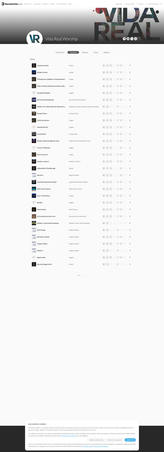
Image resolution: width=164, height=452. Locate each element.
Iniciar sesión (130, 4)
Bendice (40, 202)
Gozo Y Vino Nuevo (43, 196)
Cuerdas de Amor (43, 65)
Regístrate (119, 4)
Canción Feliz (41, 134)
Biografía (106, 52)
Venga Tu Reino (74, 175)
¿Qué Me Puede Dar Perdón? (47, 182)
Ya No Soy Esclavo (43, 120)
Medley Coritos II (43, 161)
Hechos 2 (40, 175)
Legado (71, 93)
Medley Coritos (42, 72)
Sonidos (45, 4)
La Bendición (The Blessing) (46, 168)
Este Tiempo (41, 230)
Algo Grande (41, 257)
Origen (71, 79)
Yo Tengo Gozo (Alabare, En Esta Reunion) (51, 79)
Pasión (71, 65)
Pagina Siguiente (86, 275)
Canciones (36, 4)
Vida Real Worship (61, 38)
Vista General (59, 52)
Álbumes (85, 52)
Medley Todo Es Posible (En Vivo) (48, 141)
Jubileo (71, 72)
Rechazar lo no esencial (115, 440)
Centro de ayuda (153, 4)
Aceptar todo (130, 440)
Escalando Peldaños (43, 93)
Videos (95, 52)
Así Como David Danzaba (45, 100)
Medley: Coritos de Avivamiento (48, 223)
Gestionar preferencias (96, 440)
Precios (52, 4)
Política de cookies (87, 446)
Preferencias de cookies (68, 436)
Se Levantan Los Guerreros (46, 216)
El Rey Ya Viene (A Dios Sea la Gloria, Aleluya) (51, 86)
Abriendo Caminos (43, 237)
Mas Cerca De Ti (42, 154)
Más (69, 4)
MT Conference (62, 4)
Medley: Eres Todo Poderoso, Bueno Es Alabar (51, 106)
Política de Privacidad (101, 446)
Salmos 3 (40, 250)
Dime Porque (41, 209)
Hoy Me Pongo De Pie (44, 264)
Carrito (141, 4)
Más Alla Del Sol (42, 127)
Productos (27, 4)
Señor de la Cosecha (44, 189)
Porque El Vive (42, 113)
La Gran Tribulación (43, 148)
